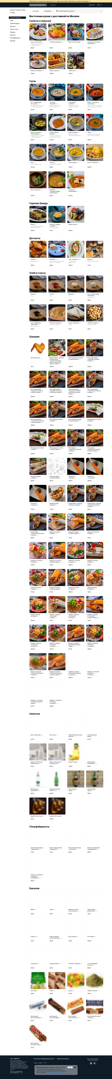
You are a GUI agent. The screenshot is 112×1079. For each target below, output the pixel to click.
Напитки (12, 35)
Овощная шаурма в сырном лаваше (54, 477)
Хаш (32, 162)
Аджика (33, 294)
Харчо (89, 132)
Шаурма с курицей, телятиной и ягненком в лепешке (37, 673)
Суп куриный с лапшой (72, 103)
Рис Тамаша (90, 936)
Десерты (13, 26)
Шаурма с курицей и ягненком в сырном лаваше (74, 644)
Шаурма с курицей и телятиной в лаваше (55, 616)
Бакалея (12, 41)
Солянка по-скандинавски (72, 190)
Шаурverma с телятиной (90, 477)
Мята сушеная (72, 936)
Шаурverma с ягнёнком (34, 504)
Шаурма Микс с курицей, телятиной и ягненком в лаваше (94, 505)
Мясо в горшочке (35, 190)
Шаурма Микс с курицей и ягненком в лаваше (75, 504)
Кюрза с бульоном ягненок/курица (36, 133)
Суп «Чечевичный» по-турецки (36, 103)
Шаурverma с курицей (71, 477)
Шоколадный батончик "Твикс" (36, 1044)
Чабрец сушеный (92, 990)
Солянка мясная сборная (54, 133)
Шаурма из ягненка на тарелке (73, 588)
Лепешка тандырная (55, 323)
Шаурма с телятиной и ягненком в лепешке (93, 673)
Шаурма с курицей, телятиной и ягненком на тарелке (74, 673)
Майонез (70, 294)
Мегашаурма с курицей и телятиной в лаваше (74, 449)
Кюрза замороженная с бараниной (56, 848)
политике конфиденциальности (55, 1072)
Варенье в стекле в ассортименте (73, 910)
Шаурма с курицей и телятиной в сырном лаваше (92, 616)
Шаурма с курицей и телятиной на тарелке (36, 644)
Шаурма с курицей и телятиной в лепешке (73, 616)
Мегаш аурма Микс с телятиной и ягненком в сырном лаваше (37, 421)
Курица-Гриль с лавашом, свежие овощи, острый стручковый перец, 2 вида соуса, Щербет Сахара (57, 360)
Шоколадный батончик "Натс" (73, 1016)
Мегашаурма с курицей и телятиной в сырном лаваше (93, 449)
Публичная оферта (63, 1059)
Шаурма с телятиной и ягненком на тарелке (55, 702)
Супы (11, 20)
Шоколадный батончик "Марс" (54, 1016)
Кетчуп (52, 294)
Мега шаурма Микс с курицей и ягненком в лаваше (93, 359)
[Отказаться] (75, 1067)
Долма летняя (72, 224)
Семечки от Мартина (74, 963)
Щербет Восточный (36, 816)
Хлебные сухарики (92, 323)
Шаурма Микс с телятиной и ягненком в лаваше (37, 533)
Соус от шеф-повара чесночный (93, 294)
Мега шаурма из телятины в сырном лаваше (75, 358)
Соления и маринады (55, 42)
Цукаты (70, 990)
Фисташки (34, 990)
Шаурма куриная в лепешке (92, 588)
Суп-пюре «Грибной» (53, 103)
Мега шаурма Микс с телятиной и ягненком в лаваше (94, 391)
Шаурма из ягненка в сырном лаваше (55, 588)
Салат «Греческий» (36, 42)
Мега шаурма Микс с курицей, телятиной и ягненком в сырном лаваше (74, 391)
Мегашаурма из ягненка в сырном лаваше (56, 448)
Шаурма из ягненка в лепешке (36, 588)
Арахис (52, 909)
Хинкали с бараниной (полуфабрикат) (93, 848)
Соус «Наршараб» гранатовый (36, 323)
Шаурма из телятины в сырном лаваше (55, 561)
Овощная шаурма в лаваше (36, 477)
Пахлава (33, 259)
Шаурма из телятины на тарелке (74, 561)
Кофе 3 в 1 (33, 936)
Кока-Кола (53, 735)
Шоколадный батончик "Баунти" (36, 1016)
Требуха (52, 162)
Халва (51, 990)
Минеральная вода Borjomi (34, 789)
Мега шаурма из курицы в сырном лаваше (75, 420)
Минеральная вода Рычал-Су (55, 789)
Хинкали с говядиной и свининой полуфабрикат (37, 876)
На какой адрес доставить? (66, 11)
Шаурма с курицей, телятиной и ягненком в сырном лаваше (56, 673)
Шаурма (12, 32)
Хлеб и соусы (14, 29)
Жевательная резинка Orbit (91, 910)
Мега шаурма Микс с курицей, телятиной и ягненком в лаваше (56, 391)
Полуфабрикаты (15, 38)
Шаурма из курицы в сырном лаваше (73, 532)
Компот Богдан (72, 762)
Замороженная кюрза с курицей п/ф (37, 848)
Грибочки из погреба (74, 42)
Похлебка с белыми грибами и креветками (55, 191)
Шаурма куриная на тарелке (35, 615)
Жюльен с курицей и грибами (55, 225)
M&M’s (32, 909)
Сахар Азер (34, 963)
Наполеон (52, 259)
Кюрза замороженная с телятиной (74, 848)
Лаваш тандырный (73, 323)
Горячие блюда (14, 23)
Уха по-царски (72, 162)
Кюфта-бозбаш (72, 132)
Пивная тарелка (54, 70)
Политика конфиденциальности (44, 1059)
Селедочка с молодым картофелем (93, 42)
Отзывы (12, 12)
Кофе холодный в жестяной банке (55, 937)
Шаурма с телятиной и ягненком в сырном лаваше (36, 702)
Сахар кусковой (54, 963)
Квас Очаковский (35, 735)
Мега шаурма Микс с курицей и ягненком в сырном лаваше (37, 391)
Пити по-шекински (92, 162)
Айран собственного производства (37, 762)
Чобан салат (72, 70)
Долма (33, 224)
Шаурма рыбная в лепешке (54, 504)
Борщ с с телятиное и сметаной (93, 103)
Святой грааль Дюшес (72, 789)
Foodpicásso (16, 1072)
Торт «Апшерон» (73, 259)
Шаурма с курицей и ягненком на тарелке (92, 644)
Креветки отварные (36, 70)
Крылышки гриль (35, 358)
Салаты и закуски (15, 17)
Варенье (89, 259)
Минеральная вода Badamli (91, 762)
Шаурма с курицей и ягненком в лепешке (55, 644)
